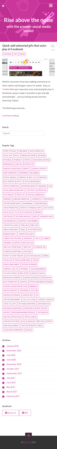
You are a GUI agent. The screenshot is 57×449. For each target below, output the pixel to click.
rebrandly (33, 286)
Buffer (17, 243)
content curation (45, 299)
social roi (7, 212)
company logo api (10, 269)
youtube (34, 290)
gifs (15, 54)
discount (28, 251)
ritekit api (21, 195)
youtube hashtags (23, 216)
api (37, 295)
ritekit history (41, 308)
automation (41, 177)
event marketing (10, 173)
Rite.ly (19, 181)
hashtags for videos (11, 321)
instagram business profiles (23, 312)
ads (50, 186)
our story (48, 208)
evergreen (23, 173)
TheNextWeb (8, 89)
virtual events (30, 317)
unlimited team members (28, 221)
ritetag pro (29, 164)
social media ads (36, 151)
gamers (46, 238)
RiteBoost (18, 160)
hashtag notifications (12, 317)
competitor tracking (12, 238)
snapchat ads (27, 243)
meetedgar (46, 277)
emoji (35, 216)
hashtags (23, 282)
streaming (7, 243)
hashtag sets (28, 295)
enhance (38, 212)
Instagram (28, 308)
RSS (24, 321)
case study (30, 190)
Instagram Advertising (12, 308)
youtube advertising (27, 304)
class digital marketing (13, 330)
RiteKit (49, 321)
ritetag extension (29, 264)
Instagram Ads (44, 304)
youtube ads (43, 312)
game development (11, 325)
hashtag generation (35, 195)
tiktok (35, 260)
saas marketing (9, 221)
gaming (45, 256)
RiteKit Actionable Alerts (31, 208)
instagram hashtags (41, 160)
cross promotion (10, 208)
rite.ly (17, 155)
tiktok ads (7, 260)
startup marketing (11, 186)
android (22, 177)
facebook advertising (12, 251)
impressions (8, 164)
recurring (34, 173)
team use (24, 225)
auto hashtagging (32, 181)
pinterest (24, 269)
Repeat (26, 168)
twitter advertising (11, 203)
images (22, 54)
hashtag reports (10, 290)
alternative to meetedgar (42, 199)
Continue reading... (11, 115)
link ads (18, 164)
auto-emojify (8, 195)
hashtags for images (11, 295)
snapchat (28, 247)
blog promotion (10, 282)
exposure (42, 155)
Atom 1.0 (11, 412)
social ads (7, 155)
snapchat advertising (12, 247)
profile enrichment (11, 264)
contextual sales (10, 225)
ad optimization (34, 229)
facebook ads (40, 247)
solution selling (33, 256)
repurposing (41, 203)
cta (15, 212)
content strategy (38, 168)
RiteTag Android (10, 177)
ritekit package (9, 151)
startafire (24, 290)
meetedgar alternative (12, 277)
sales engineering (38, 269)
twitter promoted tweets (32, 325)
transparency (28, 203)
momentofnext (9, 234)
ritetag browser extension (41, 282)
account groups (10, 273)
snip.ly (31, 177)
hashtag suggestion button (15, 286)
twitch (38, 238)
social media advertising (13, 190)
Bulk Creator (8, 181)
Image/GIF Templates (36, 321)
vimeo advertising (10, 229)
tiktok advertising (22, 260)
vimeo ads (34, 225)
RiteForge (7, 54)
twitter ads (8, 216)
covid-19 (6, 304)
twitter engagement (11, 299)
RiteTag (28, 160)
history (6, 312)
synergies (7, 199)
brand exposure (28, 155)
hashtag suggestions (12, 168)
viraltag (28, 330)
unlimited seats (46, 216)
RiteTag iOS (42, 190)
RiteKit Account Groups (13, 256)
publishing (22, 151)
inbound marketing (21, 199)
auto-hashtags (26, 212)
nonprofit (28, 238)
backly (42, 273)
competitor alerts (26, 234)
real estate (24, 273)
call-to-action (29, 299)
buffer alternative (32, 277)
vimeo (22, 229)
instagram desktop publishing (33, 186)
